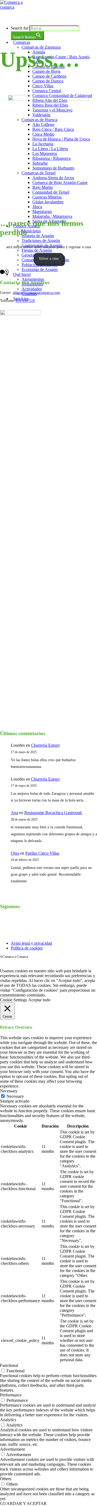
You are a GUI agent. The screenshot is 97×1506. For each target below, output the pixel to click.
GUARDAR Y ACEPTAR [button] (23, 1503)
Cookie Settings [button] (13, 1000)
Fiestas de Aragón (37, 250)
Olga (15, 853)
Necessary (15, 1096)
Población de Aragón (39, 264)
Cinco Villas (42, 86)
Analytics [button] (8, 1419)
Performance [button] (11, 1395)
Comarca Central (46, 90)
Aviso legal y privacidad (31, 943)
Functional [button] (9, 1365)
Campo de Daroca (47, 81)
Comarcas (21, 42)
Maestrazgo (42, 211)
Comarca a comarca (30, 17)
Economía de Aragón (40, 269)
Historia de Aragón (38, 235)
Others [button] (5, 1478)
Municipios (31, 231)
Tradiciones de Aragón (41, 240)
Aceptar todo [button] (39, 1000)
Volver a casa (48, 259)
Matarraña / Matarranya (52, 216)
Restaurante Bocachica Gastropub (53, 812)
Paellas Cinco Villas (42, 853)
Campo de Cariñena (49, 76)
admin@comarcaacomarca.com (36, 293)
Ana (14, 812)
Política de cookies (27, 948)
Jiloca (37, 206)
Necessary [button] (9, 1091)
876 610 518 (25, 301)
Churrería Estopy (45, 745)
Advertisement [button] (12, 1449)
